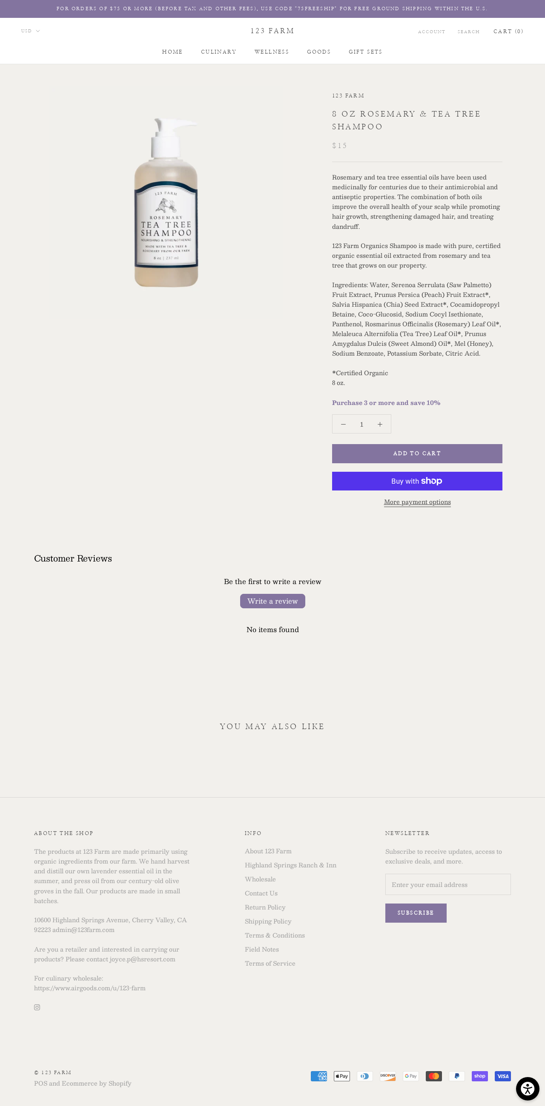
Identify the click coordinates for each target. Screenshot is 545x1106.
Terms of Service (270, 963)
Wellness (272, 51)
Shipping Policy (268, 921)
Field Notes (262, 949)
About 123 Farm (268, 851)
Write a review (272, 601)
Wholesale (260, 879)
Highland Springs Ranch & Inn (290, 865)
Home (172, 51)
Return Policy (265, 907)
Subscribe (416, 912)
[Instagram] (37, 1006)
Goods (319, 51)
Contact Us (261, 893)
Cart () (508, 31)
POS (40, 1083)
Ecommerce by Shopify (97, 1083)
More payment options (417, 501)
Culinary (219, 51)
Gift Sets (366, 51)
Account (432, 32)
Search (469, 32)
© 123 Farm (53, 1072)
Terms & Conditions (275, 935)
